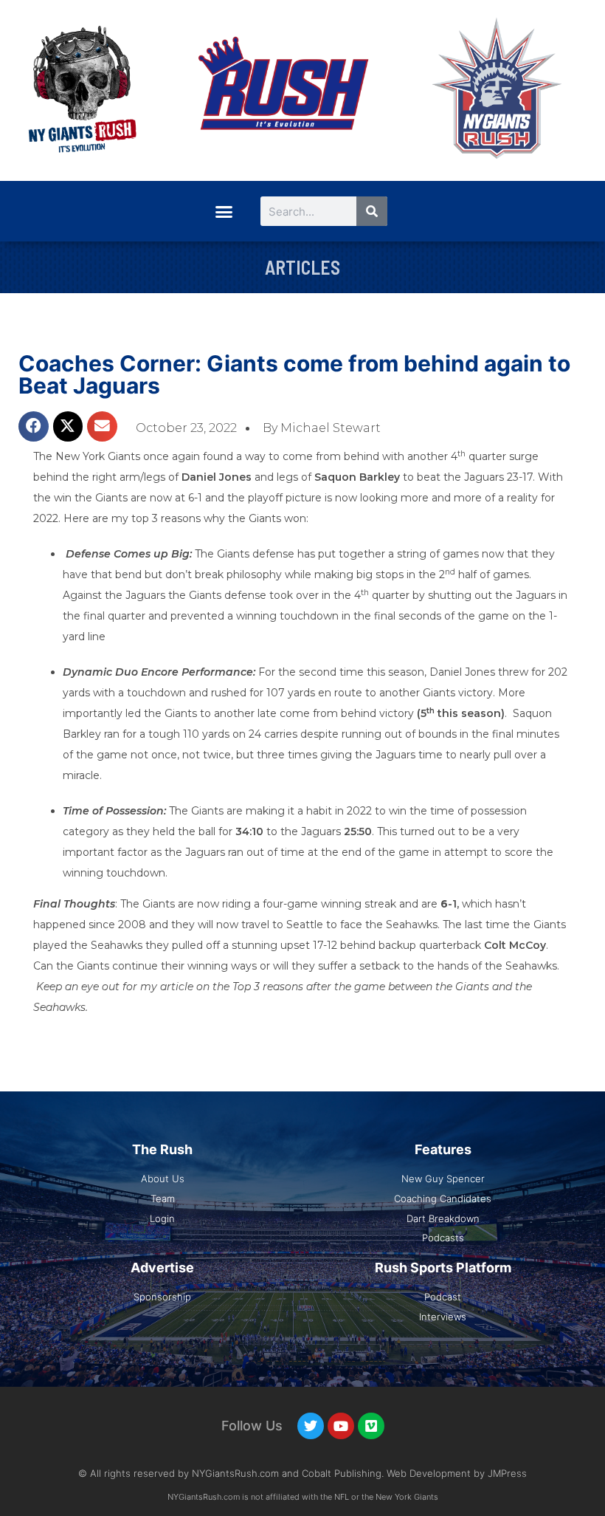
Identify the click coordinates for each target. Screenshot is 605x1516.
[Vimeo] (371, 1426)
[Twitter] (310, 1426)
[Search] (371, 211)
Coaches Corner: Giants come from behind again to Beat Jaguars (294, 374)
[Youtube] (341, 1426)
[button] (224, 211)
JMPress (507, 1473)
